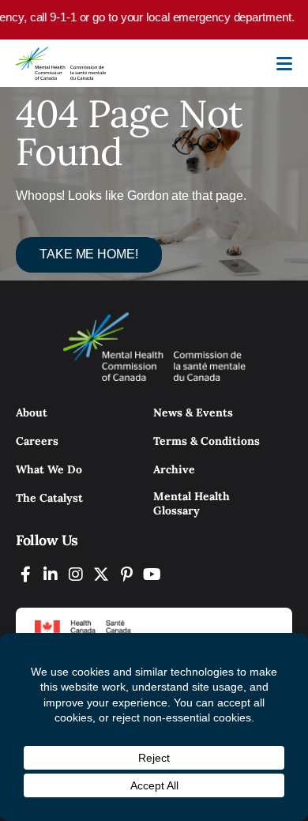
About (31, 412)
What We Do (49, 469)
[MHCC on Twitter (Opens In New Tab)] (101, 574)
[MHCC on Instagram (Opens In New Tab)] (75, 574)
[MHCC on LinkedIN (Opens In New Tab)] (50, 574)
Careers (37, 441)
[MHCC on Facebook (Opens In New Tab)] (25, 574)
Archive (174, 469)
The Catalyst (49, 498)
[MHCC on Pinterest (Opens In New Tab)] (126, 574)
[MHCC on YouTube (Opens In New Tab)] (151, 574)
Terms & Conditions (206, 441)
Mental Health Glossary (191, 503)
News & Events (193, 412)
